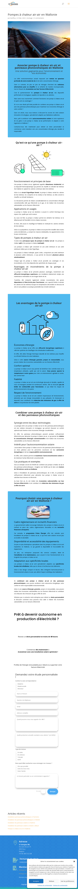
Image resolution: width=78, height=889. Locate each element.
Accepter (36, 881)
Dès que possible (23, 766)
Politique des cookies (25, 874)
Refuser (51, 881)
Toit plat (20, 757)
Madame (20, 684)
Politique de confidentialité (45, 885)
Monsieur (20, 689)
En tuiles (20, 752)
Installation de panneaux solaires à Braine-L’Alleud (23, 826)
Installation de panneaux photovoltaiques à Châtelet (24, 820)
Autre (19, 759)
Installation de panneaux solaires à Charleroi (21, 823)
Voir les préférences (67, 881)
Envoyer (52, 791)
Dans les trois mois (23, 769)
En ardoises (21, 755)
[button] (74, 861)
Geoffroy (13, 18)
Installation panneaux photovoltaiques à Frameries (23, 817)
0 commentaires (39, 18)
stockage (29, 18)
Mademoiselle (22, 686)
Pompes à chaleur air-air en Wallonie (19, 829)
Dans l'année (22, 771)
